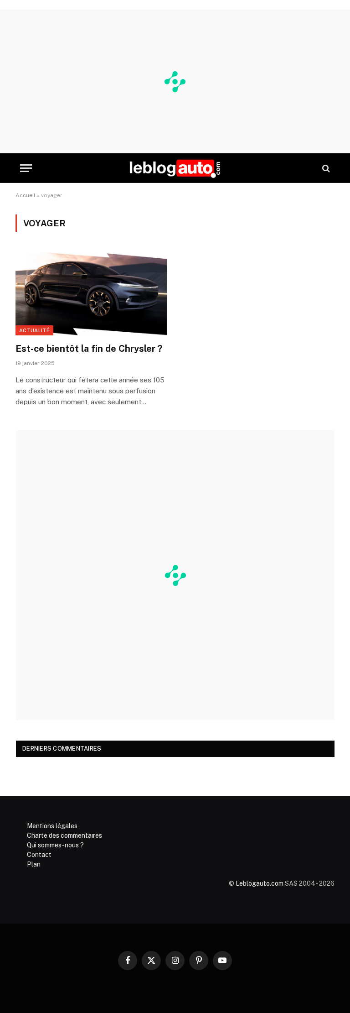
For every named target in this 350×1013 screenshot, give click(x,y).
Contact (39, 854)
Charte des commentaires (64, 835)
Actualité (34, 330)
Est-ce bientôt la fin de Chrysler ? (88, 348)
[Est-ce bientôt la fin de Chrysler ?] (91, 292)
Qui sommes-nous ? (55, 845)
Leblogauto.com (259, 883)
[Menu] (26, 168)
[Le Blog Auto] (175, 168)
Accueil (25, 195)
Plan (34, 864)
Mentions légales (52, 826)
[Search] (325, 168)
